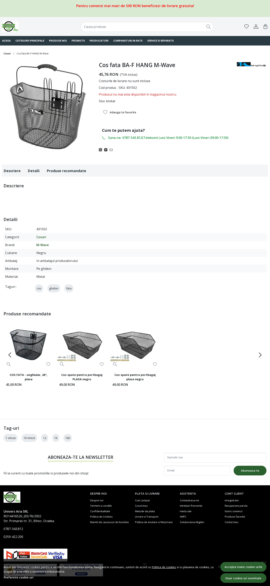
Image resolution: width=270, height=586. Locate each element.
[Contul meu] (256, 26)
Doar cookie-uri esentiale (243, 578)
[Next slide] (260, 355)
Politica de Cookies (101, 516)
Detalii (34, 170)
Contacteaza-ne (189, 500)
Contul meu (231, 522)
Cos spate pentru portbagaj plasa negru (135, 377)
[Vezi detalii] (9, 364)
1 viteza (11, 438)
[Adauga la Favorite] (48, 364)
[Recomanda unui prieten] (112, 149)
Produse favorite (235, 516)
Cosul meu (141, 505)
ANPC (183, 516)
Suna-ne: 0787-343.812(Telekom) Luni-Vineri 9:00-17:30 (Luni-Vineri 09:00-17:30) (168, 138)
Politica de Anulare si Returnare (154, 522)
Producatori (99, 40)
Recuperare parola (236, 505)
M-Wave (42, 245)
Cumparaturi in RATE (128, 40)
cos (39, 288)
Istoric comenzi (234, 511)
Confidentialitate (100, 511)
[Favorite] (246, 26)
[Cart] (265, 26)
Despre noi (96, 500)
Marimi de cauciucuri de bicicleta (109, 522)
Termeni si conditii (101, 505)
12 (44, 438)
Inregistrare (232, 500)
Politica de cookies (164, 567)
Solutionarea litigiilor (192, 522)
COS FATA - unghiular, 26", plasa (28, 377)
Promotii (78, 40)
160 (67, 438)
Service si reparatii (160, 40)
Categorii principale (29, 40)
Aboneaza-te (250, 470)
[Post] (101, 149)
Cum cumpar (142, 500)
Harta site (186, 511)
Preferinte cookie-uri (18, 577)
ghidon (53, 288)
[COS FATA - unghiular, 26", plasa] (29, 345)
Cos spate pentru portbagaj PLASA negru (81, 377)
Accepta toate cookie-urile (243, 567)
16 (55, 438)
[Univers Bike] (26, 26)
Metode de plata (145, 511)
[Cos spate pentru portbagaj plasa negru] (135, 345)
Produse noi (58, 40)
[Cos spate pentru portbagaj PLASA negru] (82, 345)
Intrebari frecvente (191, 505)
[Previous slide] (10, 355)
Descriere (12, 170)
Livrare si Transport (146, 516)
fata (69, 288)
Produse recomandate (66, 170)
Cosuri (7, 53)
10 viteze (29, 438)
